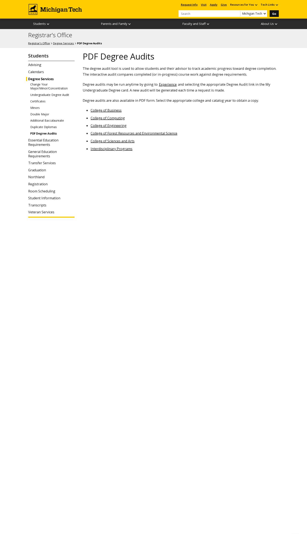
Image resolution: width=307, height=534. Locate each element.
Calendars (36, 72)
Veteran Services (41, 212)
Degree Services (63, 43)
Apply (213, 4)
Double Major (39, 114)
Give (224, 4)
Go (274, 14)
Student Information (44, 198)
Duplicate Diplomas (43, 127)
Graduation (37, 170)
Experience (168, 84)
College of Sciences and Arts (112, 141)
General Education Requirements (42, 154)
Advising (34, 65)
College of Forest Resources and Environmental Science (134, 133)
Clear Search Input (237, 13)
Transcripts (37, 205)
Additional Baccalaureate (47, 120)
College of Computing (108, 118)
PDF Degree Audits (43, 133)
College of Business (106, 110)
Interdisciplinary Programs (111, 148)
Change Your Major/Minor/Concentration (49, 86)
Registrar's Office (50, 35)
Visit (204, 4)
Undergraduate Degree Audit (49, 95)
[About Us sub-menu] (276, 24)
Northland (36, 177)
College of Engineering (109, 125)
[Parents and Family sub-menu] (129, 24)
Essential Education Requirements (43, 142)
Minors (35, 108)
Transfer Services (42, 163)
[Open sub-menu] (256, 4)
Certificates (38, 101)
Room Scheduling (41, 191)
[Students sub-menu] (48, 24)
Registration (38, 184)
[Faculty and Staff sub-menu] (208, 24)
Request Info (189, 4)
